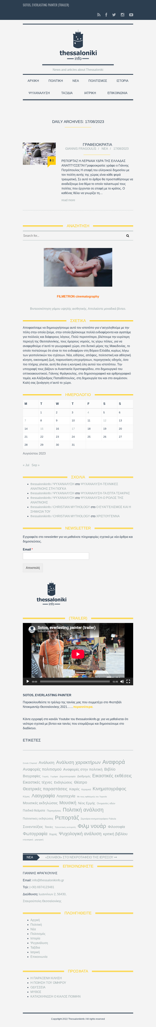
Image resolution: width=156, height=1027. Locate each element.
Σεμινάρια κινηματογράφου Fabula (98, 818)
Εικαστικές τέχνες (37, 782)
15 (41, 428)
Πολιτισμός (97, 80)
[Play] (28, 681)
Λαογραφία (43, 795)
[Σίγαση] (122, 681)
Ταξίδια (67, 93)
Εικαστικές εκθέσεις (112, 775)
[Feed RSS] (99, 15)
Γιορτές (45, 776)
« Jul (26, 465)
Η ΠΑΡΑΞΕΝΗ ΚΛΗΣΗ (46, 978)
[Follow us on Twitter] (114, 15)
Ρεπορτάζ (67, 818)
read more (68, 200)
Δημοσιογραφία (68, 776)
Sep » (36, 465)
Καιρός (74, 789)
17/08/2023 (121, 148)
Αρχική (33, 80)
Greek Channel (30, 763)
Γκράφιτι (54, 776)
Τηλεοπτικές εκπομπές (65, 827)
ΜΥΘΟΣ (35, 992)
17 (73, 428)
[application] (78, 654)
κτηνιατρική (28, 839)
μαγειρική (39, 839)
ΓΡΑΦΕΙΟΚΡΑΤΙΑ (97, 144)
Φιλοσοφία (116, 827)
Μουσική (67, 802)
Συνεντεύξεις (33, 827)
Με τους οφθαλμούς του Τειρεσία (92, 796)
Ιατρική (90, 93)
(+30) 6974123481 (41, 887)
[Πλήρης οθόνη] (128, 681)
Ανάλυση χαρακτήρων (78, 762)
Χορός (53, 834)
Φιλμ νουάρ (92, 826)
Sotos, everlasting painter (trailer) (46, 5)
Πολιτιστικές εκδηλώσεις (38, 818)
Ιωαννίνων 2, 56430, (52, 894)
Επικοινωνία (117, 93)
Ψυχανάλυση (39, 93)
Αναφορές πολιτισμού (42, 769)
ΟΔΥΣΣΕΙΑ (37, 987)
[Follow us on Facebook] (106, 15)
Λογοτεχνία (66, 796)
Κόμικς (26, 796)
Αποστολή (33, 567)
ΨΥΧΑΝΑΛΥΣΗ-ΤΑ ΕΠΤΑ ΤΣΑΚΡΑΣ (105, 493)
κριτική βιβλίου (115, 834)
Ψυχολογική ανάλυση (80, 833)
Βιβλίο (109, 769)
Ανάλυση (46, 762)
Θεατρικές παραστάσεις (45, 788)
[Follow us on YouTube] (130, 15)
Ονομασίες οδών (106, 803)
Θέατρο (80, 782)
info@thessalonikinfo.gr (48, 880)
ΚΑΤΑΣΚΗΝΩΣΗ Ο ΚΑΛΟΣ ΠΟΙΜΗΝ (55, 996)
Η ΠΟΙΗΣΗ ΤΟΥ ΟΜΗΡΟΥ (48, 982)
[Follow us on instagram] (123, 15)
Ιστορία (122, 80)
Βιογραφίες (32, 776)
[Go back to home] (78, 43)
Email (28, 549)
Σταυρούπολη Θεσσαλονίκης (42, 901)
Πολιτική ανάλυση (83, 810)
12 (104, 420)
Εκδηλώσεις (63, 782)
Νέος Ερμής (86, 803)
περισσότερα (82, 706)
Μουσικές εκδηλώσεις (40, 803)
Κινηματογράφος (109, 788)
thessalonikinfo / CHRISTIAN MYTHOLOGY (60, 507)
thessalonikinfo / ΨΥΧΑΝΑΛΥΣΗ (52, 484)
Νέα (75, 80)
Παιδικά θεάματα (34, 810)
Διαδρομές (84, 776)
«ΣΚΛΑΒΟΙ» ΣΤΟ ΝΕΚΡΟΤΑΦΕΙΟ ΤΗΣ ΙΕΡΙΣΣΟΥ (79, 857)
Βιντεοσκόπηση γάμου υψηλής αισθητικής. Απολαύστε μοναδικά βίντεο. (78, 308)
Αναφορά (113, 762)
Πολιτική (56, 80)
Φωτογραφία (35, 833)
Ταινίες (49, 827)
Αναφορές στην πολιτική (83, 769)
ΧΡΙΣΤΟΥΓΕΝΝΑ (108, 516)
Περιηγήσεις (54, 810)
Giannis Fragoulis (80, 148)
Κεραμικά (86, 789)
